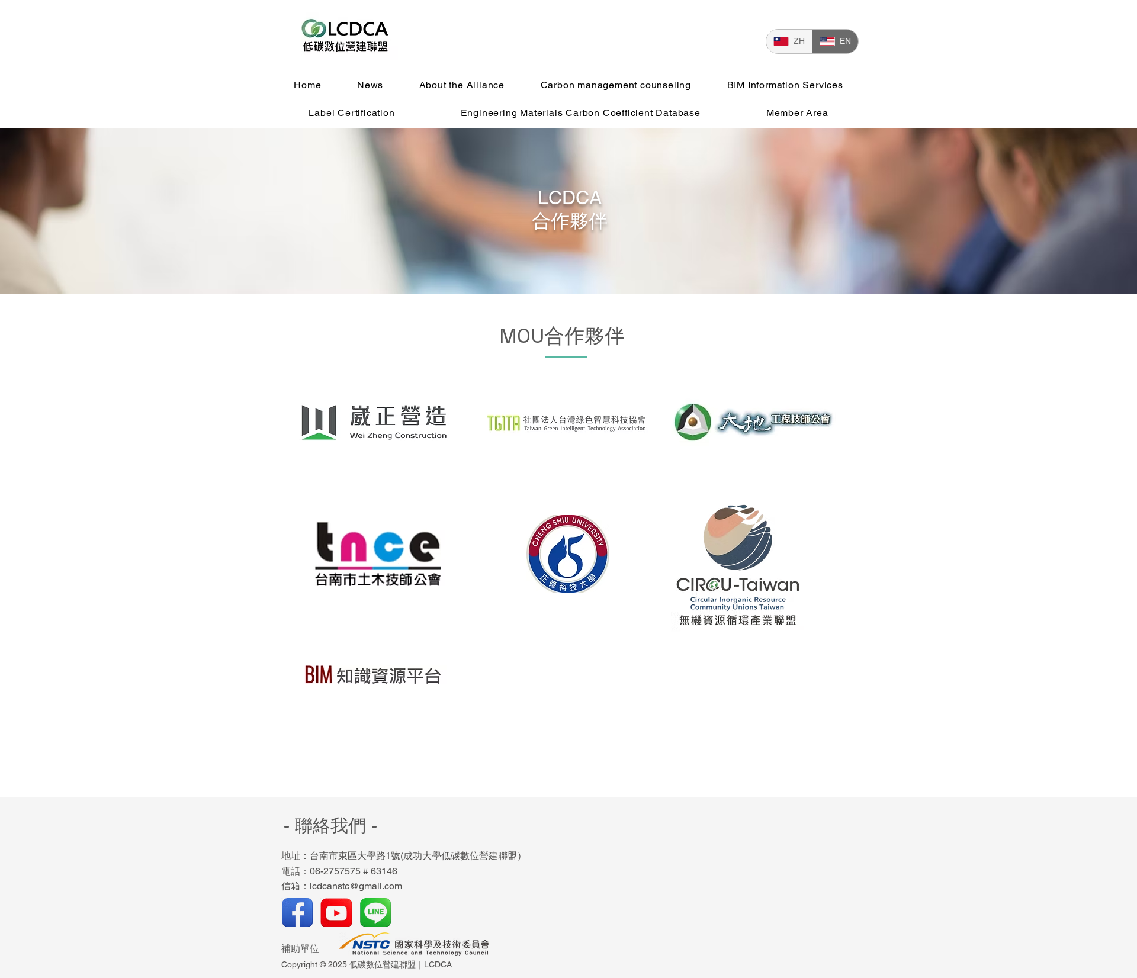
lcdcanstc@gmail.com (356, 886)
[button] (461, 84)
